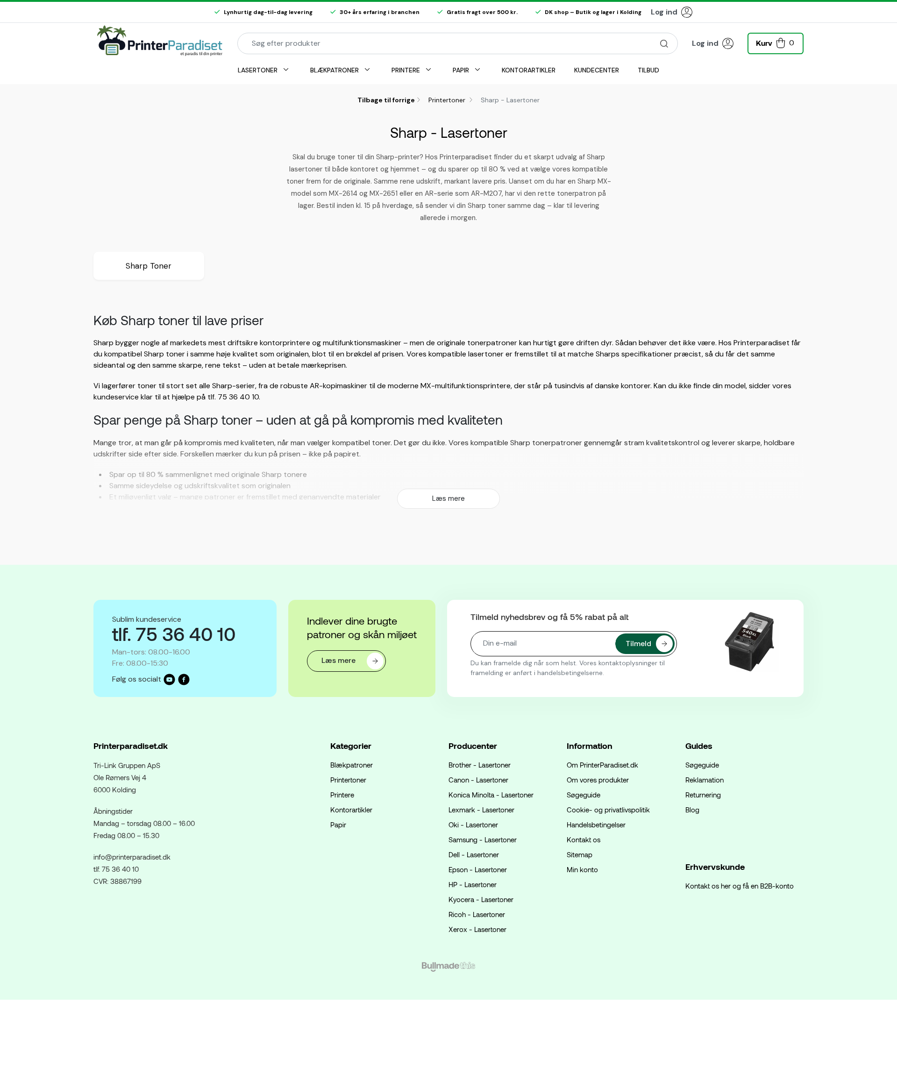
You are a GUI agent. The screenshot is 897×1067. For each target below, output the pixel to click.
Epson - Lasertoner (477, 869)
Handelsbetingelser (596, 824)
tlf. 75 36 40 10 (116, 869)
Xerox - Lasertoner (477, 929)
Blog (692, 809)
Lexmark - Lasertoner (481, 809)
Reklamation (704, 779)
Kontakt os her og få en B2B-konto (739, 886)
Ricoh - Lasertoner (476, 914)
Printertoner (447, 100)
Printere (342, 794)
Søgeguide (583, 794)
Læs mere (448, 498)
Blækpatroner (351, 765)
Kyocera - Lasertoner (480, 899)
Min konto (582, 869)
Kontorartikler (351, 809)
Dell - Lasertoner (473, 854)
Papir (338, 824)
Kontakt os (583, 839)
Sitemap (579, 854)
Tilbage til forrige (386, 100)
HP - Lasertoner (472, 884)
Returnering (703, 794)
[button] (775, 42)
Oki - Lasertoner (473, 824)
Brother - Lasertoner (479, 765)
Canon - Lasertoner (478, 779)
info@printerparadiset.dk (132, 857)
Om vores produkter (598, 779)
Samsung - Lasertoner (482, 839)
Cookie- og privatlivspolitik (608, 809)
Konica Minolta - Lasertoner (491, 794)
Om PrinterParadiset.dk (602, 765)
